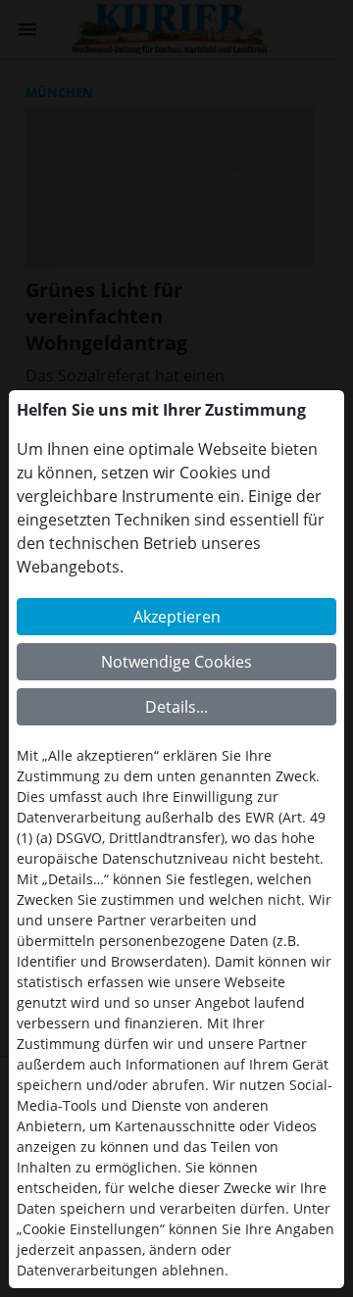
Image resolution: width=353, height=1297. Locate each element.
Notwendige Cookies (176, 662)
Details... (176, 707)
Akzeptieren (177, 616)
